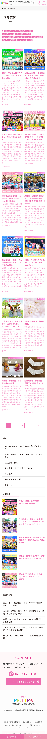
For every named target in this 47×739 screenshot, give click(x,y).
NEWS (11, 722)
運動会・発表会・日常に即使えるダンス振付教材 (23, 455)
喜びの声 (8, 473)
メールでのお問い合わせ (24, 681)
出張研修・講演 (11, 462)
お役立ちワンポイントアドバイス (15, 31)
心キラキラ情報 (22, 40)
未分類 (31, 40)
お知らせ (30, 31)
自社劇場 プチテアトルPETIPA (18, 468)
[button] (44, 3)
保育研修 (5, 40)
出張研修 (12, 40)
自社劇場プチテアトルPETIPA (22, 726)
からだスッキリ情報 (9, 34)
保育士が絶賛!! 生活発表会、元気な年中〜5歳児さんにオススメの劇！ (23, 628)
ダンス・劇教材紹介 (9, 37)
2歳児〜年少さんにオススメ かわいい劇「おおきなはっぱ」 (23, 620)
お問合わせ (11, 737)
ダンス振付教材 (38, 722)
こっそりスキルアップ (23, 34)
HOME (6, 722)
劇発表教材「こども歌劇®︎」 (23, 722)
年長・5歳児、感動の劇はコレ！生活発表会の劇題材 (23, 636)
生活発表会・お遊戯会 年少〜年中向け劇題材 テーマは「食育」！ (23, 604)
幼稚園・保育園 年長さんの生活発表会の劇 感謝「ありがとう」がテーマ (23, 612)
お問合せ (8, 485)
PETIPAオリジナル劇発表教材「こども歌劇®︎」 (23, 447)
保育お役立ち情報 (36, 37)
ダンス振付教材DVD (23, 37)
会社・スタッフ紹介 (13, 479)
